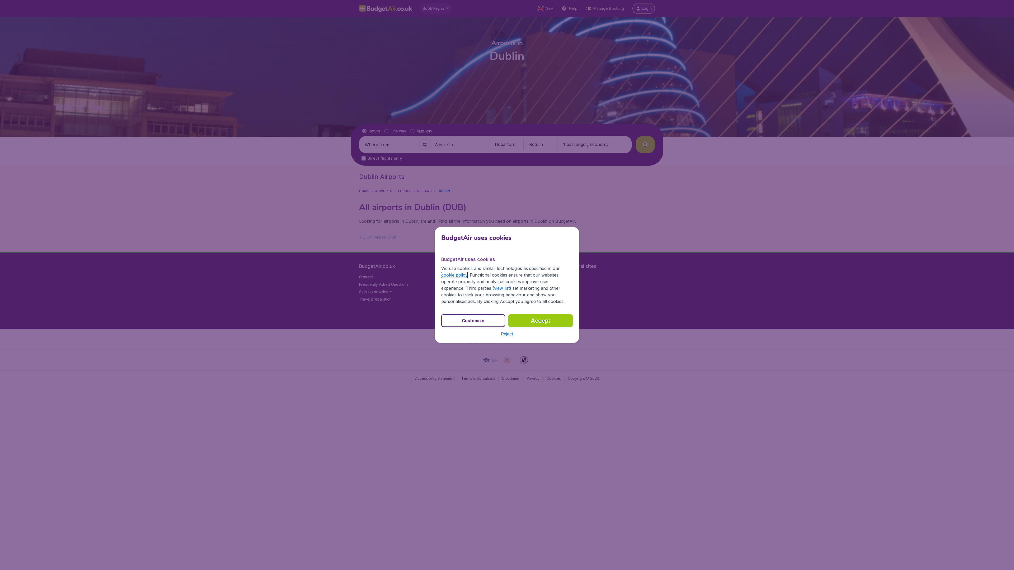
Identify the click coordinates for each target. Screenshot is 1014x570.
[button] (507, 333)
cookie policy (454, 275)
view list (502, 288)
